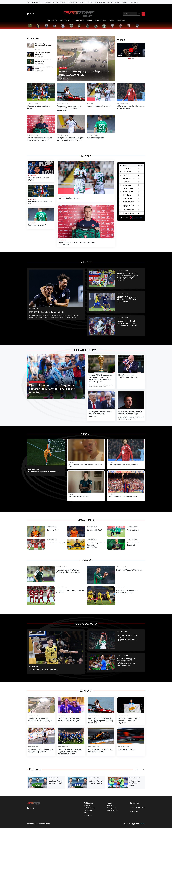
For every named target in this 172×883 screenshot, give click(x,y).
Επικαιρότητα (111, 816)
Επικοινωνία (134, 819)
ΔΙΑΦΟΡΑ (86, 690)
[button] (129, 58)
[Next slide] (143, 769)
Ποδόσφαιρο (88, 811)
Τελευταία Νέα (33, 38)
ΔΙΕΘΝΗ (86, 434)
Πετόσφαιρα (88, 818)
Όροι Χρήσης (134, 811)
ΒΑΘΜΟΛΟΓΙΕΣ (100, 20)
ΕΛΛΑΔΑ (89, 20)
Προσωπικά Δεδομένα (137, 815)
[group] (30, 26)
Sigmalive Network (33, 2)
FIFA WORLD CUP (84, 350)
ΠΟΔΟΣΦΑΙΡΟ (52, 20)
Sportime (63, 2)
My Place (125, 2)
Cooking (117, 2)
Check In (109, 2)
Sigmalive (47, 2)
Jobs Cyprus (134, 2)
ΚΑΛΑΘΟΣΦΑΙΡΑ (78, 20)
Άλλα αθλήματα (112, 818)
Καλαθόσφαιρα (89, 816)
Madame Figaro (100, 2)
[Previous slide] (137, 769)
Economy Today (73, 2)
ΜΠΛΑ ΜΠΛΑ (86, 520)
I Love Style (88, 2)
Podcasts (35, 769)
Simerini (55, 2)
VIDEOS (111, 20)
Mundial (87, 813)
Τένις (86, 821)
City (81, 2)
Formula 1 (87, 823)
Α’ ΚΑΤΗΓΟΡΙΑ (64, 20)
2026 (36, 832)
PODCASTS (121, 20)
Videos (109, 811)
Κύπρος (86, 155)
